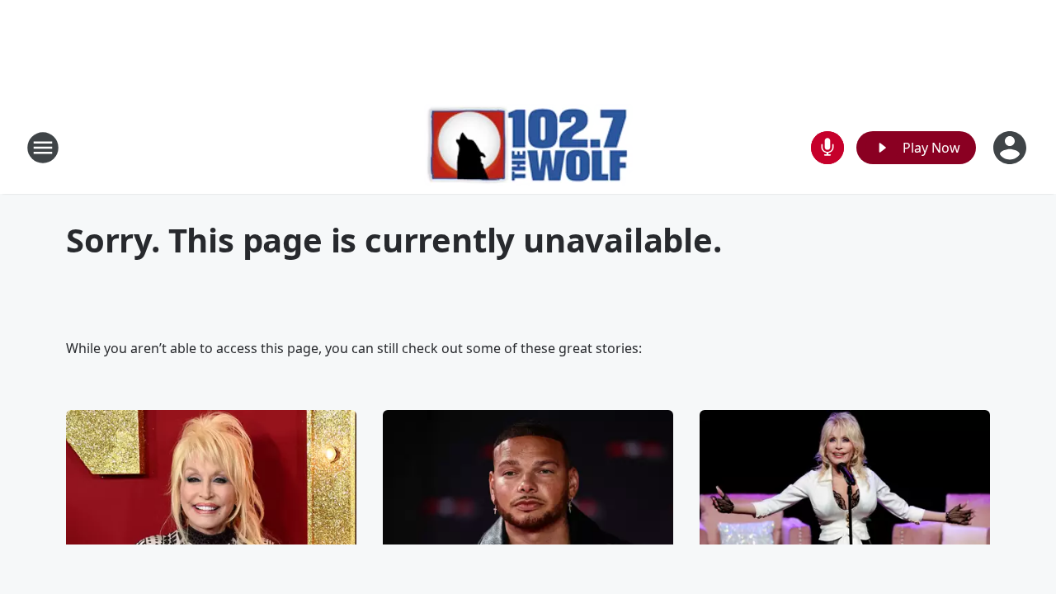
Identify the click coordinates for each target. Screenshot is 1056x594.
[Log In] (1011, 147)
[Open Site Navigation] (42, 147)
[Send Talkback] (827, 147)
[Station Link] (528, 147)
